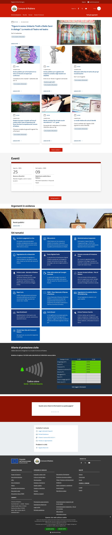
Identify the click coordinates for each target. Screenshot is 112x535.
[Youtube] (85, 8)
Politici (13, 485)
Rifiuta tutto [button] (62, 529)
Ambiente (58, 483)
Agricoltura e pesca (61, 491)
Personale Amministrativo (18, 488)
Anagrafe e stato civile (39, 474)
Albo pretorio (59, 512)
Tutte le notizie (55, 150)
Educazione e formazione (62, 474)
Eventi (80, 490)
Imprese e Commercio (39, 483)
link (64, 525)
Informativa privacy (61, 514)
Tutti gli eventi (54, 198)
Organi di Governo (16, 474)
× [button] (110, 516)
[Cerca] (99, 8)
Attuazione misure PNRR (17, 494)
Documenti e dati (15, 491)
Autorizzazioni (60, 488)
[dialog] (56, 525)
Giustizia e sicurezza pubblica (63, 477)
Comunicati (82, 477)
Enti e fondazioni (15, 483)
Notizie (16, 22)
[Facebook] (77, 8)
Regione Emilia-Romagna (17, 2)
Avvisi (17, 66)
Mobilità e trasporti (39, 494)
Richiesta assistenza (39, 510)
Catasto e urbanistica (39, 488)
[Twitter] (81, 8)
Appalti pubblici (38, 485)
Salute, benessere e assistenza (64, 485)
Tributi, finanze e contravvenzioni (65, 480)
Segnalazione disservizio (40, 505)
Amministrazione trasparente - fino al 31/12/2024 (66, 508)
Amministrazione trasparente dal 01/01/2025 (64, 503)
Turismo (36, 491)
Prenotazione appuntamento (41, 502)
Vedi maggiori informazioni (79, 387)
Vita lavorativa (37, 480)
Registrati (84, 2)
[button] (56, 532)
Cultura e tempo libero (39, 477)
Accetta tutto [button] (50, 529)
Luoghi (80, 488)
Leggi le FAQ (37, 507)
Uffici (12, 480)
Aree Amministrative (16, 477)
